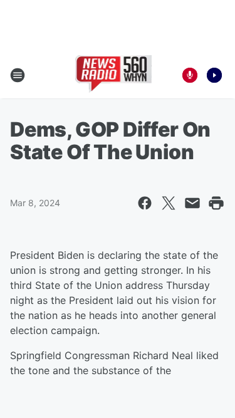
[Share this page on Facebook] (145, 203)
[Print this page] (216, 203)
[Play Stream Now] (214, 75)
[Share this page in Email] (192, 203)
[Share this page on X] (168, 203)
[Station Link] (113, 75)
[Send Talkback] (189, 75)
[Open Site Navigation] (17, 75)
